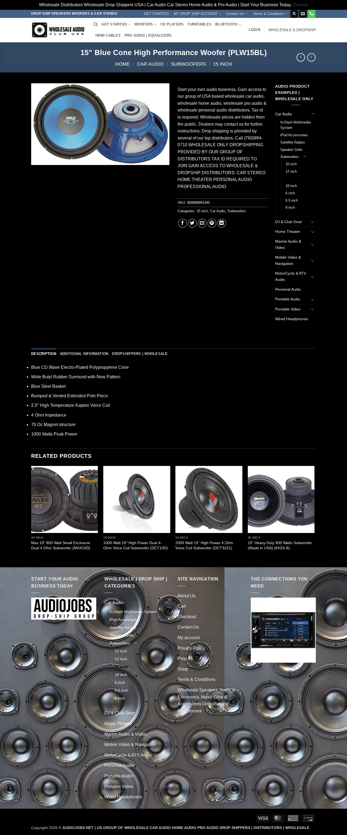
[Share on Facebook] (182, 223)
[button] (254, 29)
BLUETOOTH (226, 24)
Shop (183, 669)
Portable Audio (287, 299)
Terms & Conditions (268, 14)
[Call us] (312, 14)
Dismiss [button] (300, 4)
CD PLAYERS (172, 24)
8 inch (290, 207)
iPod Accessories (294, 135)
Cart (182, 606)
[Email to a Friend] (202, 223)
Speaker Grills (291, 150)
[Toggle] (312, 114)
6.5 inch (291, 200)
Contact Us (235, 14)
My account (189, 637)
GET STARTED (156, 14)
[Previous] (31, 516)
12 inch (291, 171)
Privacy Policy (191, 648)
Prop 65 (185, 658)
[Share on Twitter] (192, 223)
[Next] (314, 516)
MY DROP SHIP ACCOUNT (196, 14)
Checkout (187, 616)
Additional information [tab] (84, 354)
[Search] (96, 24)
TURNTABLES (199, 24)
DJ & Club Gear (288, 222)
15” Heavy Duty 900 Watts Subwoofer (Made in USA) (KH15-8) (280, 545)
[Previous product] (311, 57)
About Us (186, 595)
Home (122, 64)
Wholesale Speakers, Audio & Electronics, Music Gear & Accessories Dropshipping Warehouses (206, 700)
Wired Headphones (291, 319)
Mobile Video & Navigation (288, 260)
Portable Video (287, 309)
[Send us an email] (303, 14)
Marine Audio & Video (288, 244)
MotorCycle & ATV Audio (290, 276)
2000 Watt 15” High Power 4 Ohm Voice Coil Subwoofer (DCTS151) (204, 545)
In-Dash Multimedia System (295, 125)
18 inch (291, 186)
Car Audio (150, 64)
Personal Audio (288, 289)
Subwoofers (188, 64)
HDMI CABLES (108, 35)
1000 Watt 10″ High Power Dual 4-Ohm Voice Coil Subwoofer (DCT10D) (135, 545)
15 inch (222, 64)
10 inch (291, 164)
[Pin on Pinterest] (211, 223)
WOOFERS (143, 24)
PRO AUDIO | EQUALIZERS (148, 35)
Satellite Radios (292, 142)
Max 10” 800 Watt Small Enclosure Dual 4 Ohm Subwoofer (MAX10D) (60, 545)
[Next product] (301, 57)
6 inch (290, 193)
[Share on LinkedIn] (221, 223)
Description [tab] (43, 354)
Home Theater (287, 231)
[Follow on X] (294, 14)
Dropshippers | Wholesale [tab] (140, 354)
